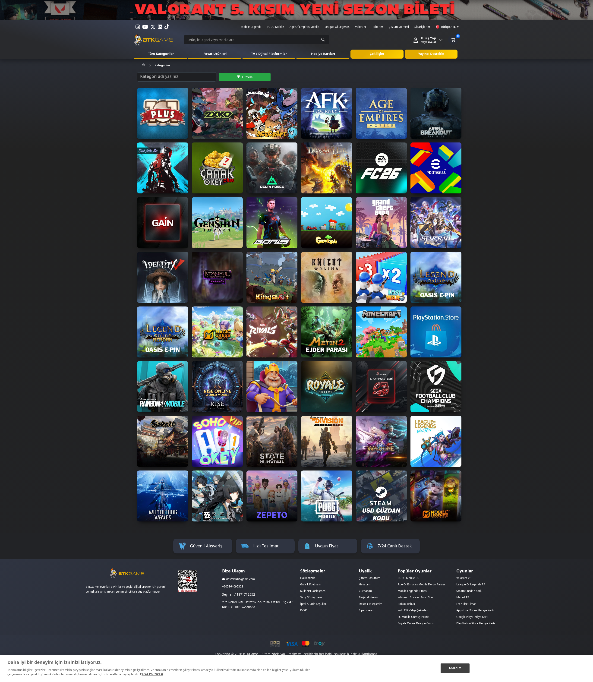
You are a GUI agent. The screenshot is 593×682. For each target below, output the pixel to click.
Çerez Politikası (151, 674)
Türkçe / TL (448, 27)
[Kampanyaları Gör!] (296, 10)
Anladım (455, 668)
